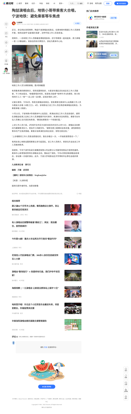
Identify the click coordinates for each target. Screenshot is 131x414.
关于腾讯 (14, 399)
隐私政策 (36, 399)
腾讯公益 (61, 399)
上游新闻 (15, 247)
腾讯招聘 (55, 399)
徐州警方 (15, 280)
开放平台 (43, 399)
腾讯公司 (44, 407)
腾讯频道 (74, 399)
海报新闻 (15, 297)
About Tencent (23, 399)
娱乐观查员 (15, 214)
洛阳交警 (15, 329)
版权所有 (49, 407)
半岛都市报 (15, 313)
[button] (113, 17)
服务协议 (30, 399)
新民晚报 (15, 231)
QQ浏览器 (68, 399)
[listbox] (46, 265)
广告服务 (49, 399)
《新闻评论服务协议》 (39, 337)
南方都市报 (15, 264)
